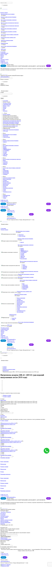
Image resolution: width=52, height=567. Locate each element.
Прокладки (5, 185)
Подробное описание (5, 430)
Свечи (4, 189)
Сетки (4, 190)
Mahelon (5, 148)
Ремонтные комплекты (8, 188)
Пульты (4, 186)
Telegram (3, 65)
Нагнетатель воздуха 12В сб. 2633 (8, 433)
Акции (2, 57)
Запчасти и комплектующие (7, 40)
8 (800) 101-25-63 (4, 62)
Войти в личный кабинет (5, 536)
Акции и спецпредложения (6, 519)
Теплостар (5, 163)
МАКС (48, 65)
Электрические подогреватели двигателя (10, 25)
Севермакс (5, 161)
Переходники (6, 173)
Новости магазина (4, 521)
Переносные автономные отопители (9, 28)
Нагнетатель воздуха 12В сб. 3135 (8, 424)
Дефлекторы (5, 170)
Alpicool (5, 141)
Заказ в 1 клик (4, 416)
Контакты (3, 60)
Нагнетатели (6, 184)
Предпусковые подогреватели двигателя (10, 22)
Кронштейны (6, 171)
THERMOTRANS (7, 149)
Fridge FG (5, 196)
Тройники (5, 174)
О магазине (3, 51)
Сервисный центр (4, 53)
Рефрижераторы (4, 43)
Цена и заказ (3, 400)
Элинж (4, 197)
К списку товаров (4, 420)
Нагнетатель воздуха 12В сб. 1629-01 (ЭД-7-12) (11, 442)
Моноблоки (5, 135)
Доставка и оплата (4, 59)
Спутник (5, 151)
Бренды (2, 55)
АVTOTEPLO (6, 150)
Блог (2, 58)
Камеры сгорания (7, 182)
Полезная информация (5, 522)
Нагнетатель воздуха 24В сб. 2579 (8, 451)
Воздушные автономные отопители (8, 19)
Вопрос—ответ (4, 54)
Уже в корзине (8, 428)
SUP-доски (3, 49)
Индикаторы (6, 181)
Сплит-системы (6, 137)
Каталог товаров (4, 12)
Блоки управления (7, 179)
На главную (3, 513)
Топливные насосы (7, 191)
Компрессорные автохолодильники (8, 17)
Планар (4, 146)
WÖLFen (5, 155)
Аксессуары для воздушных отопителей (9, 34)
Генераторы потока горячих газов (8, 37)
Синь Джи (5, 154)
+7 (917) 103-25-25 (4, 63)
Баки (4, 169)
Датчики (5, 180)
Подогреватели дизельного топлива (8, 31)
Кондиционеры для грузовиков (7, 14)
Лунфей (4, 153)
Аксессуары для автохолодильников (9, 46)
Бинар (4, 160)
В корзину (3, 415)
